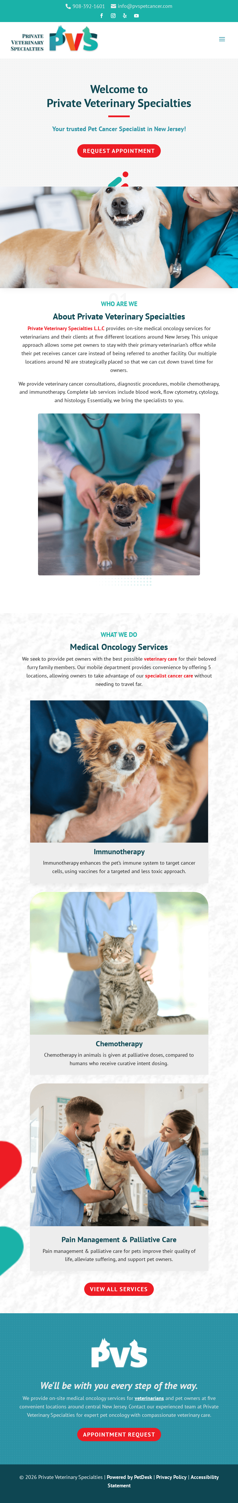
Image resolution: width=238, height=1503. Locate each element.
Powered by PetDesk (129, 1477)
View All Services (119, 1289)
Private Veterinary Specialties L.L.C (66, 328)
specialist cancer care (169, 675)
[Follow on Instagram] (113, 15)
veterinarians (149, 1398)
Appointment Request (119, 1434)
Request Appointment (119, 151)
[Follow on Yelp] (124, 15)
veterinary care (160, 658)
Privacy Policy (171, 1477)
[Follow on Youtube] (136, 15)
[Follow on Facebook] (101, 15)
